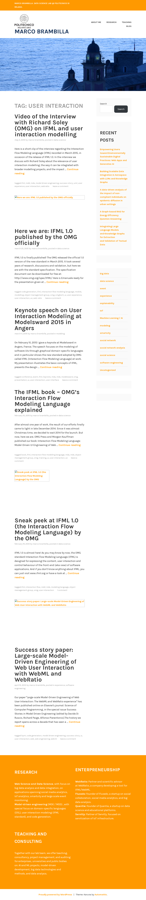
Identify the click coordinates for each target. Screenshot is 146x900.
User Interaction (32, 186)
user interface (52, 380)
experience (60, 685)
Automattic (101, 894)
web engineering (42, 739)
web (32, 739)
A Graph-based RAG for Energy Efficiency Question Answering (112, 215)
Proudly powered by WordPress (55, 894)
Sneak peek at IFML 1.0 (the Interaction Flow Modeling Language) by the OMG (48, 529)
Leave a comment (60, 186)
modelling (19, 295)
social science (107, 355)
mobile (78, 292)
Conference (26, 377)
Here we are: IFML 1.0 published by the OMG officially (46, 236)
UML (75, 183)
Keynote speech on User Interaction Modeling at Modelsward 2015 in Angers (48, 319)
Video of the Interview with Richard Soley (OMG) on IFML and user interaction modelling (49, 125)
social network (108, 340)
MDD (28, 183)
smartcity (105, 333)
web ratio (37, 298)
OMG (52, 295)
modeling (60, 333)
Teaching (126, 22)
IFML (23, 183)
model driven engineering (47, 183)
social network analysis (112, 347)
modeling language (60, 587)
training (42, 458)
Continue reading (57, 282)
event (35, 377)
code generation (28, 292)
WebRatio (45, 186)
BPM (23, 735)
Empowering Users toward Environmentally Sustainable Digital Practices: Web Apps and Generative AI (113, 156)
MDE (33, 183)
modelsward (67, 377)
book (23, 455)
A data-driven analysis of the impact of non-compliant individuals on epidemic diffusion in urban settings (113, 197)
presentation (21, 380)
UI (65, 295)
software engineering (111, 362)
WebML (54, 739)
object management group (37, 295)
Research (111, 22)
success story (66, 183)
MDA (53, 377)
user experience (74, 295)
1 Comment (62, 590)
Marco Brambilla (42, 31)
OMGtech (59, 295)
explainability (107, 303)
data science (60, 140)
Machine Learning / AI (111, 318)
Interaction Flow (33, 587)
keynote (47, 377)
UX (31, 298)
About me (96, 22)
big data (104, 273)
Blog (128, 26)
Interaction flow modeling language (58, 292)
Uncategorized (108, 370)
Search (103, 103)
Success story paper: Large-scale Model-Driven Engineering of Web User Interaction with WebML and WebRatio (45, 664)
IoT (101, 310)
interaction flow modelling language (47, 455)
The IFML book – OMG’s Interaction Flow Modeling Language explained (47, 400)
